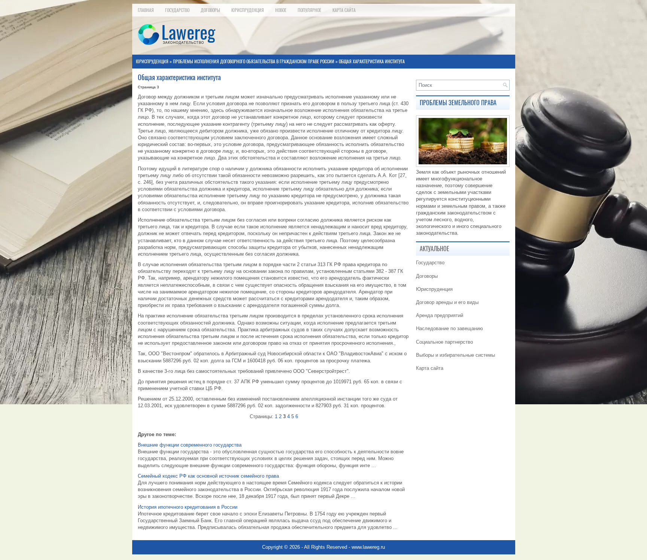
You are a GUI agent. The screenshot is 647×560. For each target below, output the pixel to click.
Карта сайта (344, 10)
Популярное (309, 10)
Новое (280, 10)
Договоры (210, 10)
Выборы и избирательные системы (455, 355)
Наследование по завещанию (449, 328)
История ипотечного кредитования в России (187, 507)
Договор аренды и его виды (447, 302)
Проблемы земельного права (458, 103)
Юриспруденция (247, 10)
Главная (146, 10)
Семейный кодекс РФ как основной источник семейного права (208, 476)
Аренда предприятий (439, 315)
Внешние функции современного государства (190, 445)
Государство (177, 10)
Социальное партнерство (444, 342)
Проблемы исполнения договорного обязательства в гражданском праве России (253, 61)
